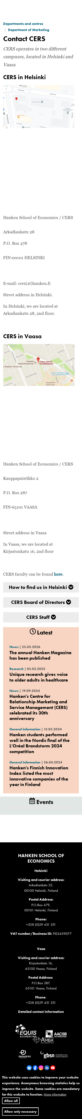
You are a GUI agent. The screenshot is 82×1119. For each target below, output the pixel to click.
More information (55, 1094)
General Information (24, 729)
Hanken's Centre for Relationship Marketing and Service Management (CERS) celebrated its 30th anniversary (38, 707)
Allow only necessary (20, 1111)
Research (16, 669)
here (58, 574)
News (14, 647)
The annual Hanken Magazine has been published (40, 655)
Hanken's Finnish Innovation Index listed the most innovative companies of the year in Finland (38, 776)
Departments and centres (23, 23)
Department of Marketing (28, 29)
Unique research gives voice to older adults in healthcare (38, 677)
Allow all (11, 1101)
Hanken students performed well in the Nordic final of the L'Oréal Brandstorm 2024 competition (39, 743)
